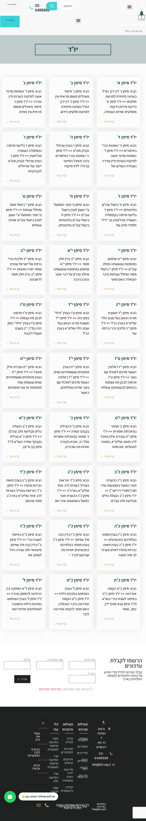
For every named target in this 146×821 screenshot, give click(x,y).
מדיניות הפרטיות (49, 689)
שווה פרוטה (55, 790)
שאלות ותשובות (85, 739)
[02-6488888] (31, 8)
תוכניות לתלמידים (70, 751)
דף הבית (137, 31)
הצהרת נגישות (73, 808)
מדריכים (85, 753)
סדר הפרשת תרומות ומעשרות (55, 762)
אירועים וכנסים (70, 761)
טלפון (27, 660)
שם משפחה (55, 660)
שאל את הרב (37, 736)
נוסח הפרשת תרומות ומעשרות (55, 744)
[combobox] (65, 6)
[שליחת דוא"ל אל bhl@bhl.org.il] (38, 805)
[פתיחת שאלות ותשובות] (10, 797)
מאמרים (85, 746)
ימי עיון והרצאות (85, 776)
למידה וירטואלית (70, 789)
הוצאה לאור (85, 768)
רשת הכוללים (85, 760)
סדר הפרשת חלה (55, 777)
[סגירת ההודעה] (19, 792)
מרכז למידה (70, 740)
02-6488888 (42, 8)
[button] (129, 7)
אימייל (91, 673)
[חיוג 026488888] (47, 805)
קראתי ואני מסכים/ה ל (64, 689)
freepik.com (99, 809)
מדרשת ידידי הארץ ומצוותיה (70, 775)
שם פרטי (89, 660)
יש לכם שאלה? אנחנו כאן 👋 (38, 796)
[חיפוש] (51, 6)
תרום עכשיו (36, 767)
